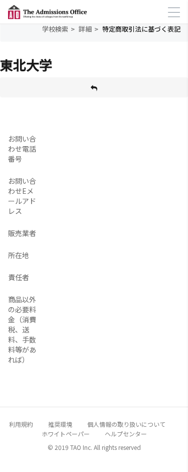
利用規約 (21, 424)
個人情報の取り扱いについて (126, 424)
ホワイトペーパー (66, 433)
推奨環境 (60, 424)
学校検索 (55, 29)
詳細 (85, 29)
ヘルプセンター (126, 433)
